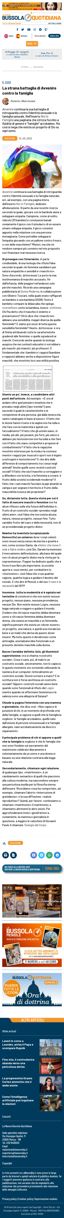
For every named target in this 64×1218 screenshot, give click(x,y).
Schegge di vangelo (17, 52)
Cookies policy (25, 1199)
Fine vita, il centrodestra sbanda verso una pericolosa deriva (18, 1063)
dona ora (54, 35)
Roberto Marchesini (23, 101)
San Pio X (47, 53)
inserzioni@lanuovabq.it (14, 1156)
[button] (32, 43)
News (11, 35)
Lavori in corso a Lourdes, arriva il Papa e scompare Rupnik (17, 1044)
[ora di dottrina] (32, 989)
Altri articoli (32, 1019)
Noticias (24, 35)
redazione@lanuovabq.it (14, 1149)
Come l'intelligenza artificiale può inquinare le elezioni (18, 1100)
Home (25, 67)
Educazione (38, 67)
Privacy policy (9, 1199)
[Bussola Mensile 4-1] (32, 901)
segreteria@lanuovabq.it (15, 1153)
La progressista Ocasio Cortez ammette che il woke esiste (17, 1081)
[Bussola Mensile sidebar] (32, 945)
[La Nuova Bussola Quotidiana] (32, 18)
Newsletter (40, 36)
